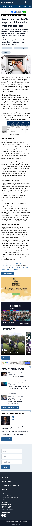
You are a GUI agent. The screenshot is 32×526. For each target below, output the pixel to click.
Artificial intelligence (21, 48)
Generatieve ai (7, 48)
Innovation (6, 52)
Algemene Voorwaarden (11, 521)
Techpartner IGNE (16, 524)
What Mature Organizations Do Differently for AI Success (15, 268)
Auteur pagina (7, 439)
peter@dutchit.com (7, 509)
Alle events (6, 358)
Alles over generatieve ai (10, 407)
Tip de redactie (7, 274)
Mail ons (3, 499)
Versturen (6, 467)
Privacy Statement (22, 521)
